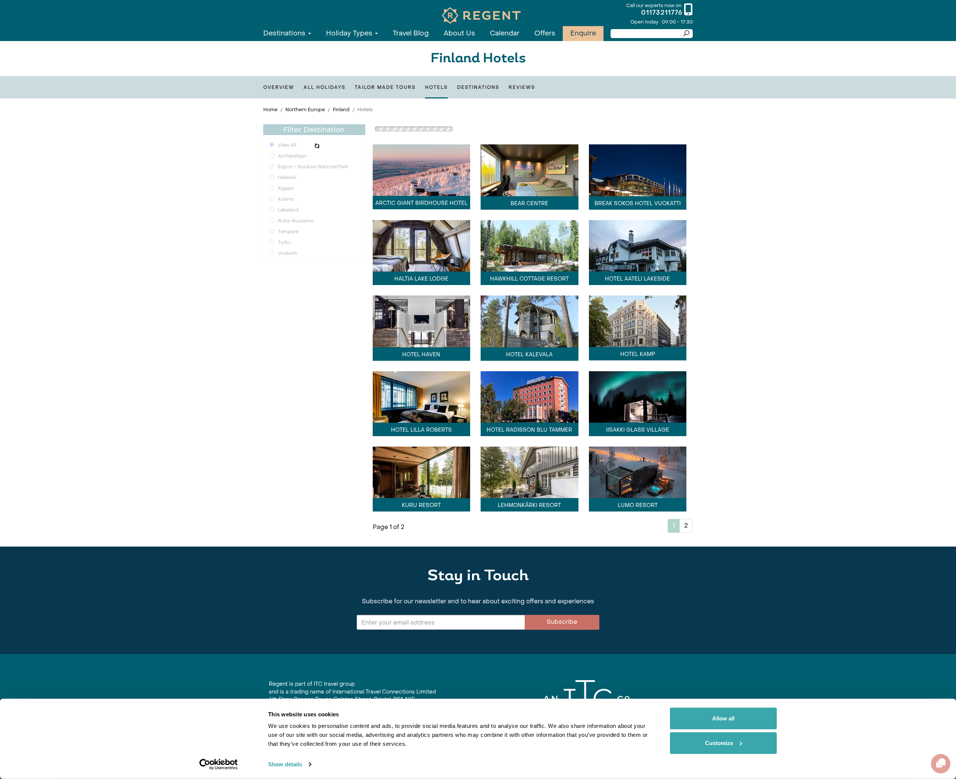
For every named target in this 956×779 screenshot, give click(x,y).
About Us (459, 33)
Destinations (285, 33)
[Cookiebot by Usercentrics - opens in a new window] (218, 764)
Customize (719, 742)
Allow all (723, 718)
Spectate (618, 465)
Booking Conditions (423, 468)
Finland (341, 109)
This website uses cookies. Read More (586, 473)
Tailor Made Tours (385, 87)
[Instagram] (285, 481)
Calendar (504, 33)
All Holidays (324, 87)
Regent (562, 465)
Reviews (522, 87)
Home (270, 109)
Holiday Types (350, 33)
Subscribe (562, 359)
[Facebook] (272, 481)
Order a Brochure (325, 468)
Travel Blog (411, 33)
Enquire (583, 33)
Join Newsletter (373, 468)
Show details (285, 764)
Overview (278, 87)
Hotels (436, 87)
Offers (544, 33)
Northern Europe (305, 109)
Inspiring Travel (527, 465)
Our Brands (650, 465)
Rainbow (588, 465)
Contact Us (283, 468)
